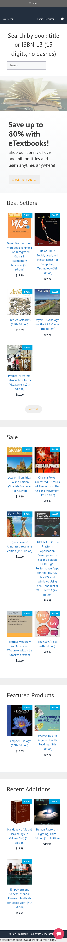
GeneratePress (50, 933)
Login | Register (45, 19)
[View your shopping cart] (62, 19)
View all (34, 409)
